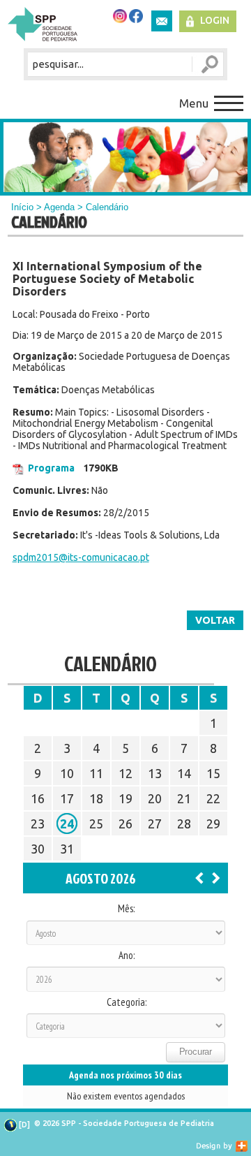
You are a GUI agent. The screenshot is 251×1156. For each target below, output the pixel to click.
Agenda (59, 207)
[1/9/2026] (216, 877)
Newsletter (161, 20)
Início (22, 207)
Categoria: (126, 1002)
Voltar (215, 620)
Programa (51, 468)
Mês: (126, 909)
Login (214, 20)
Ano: (127, 955)
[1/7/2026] (199, 877)
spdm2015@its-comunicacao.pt (81, 557)
